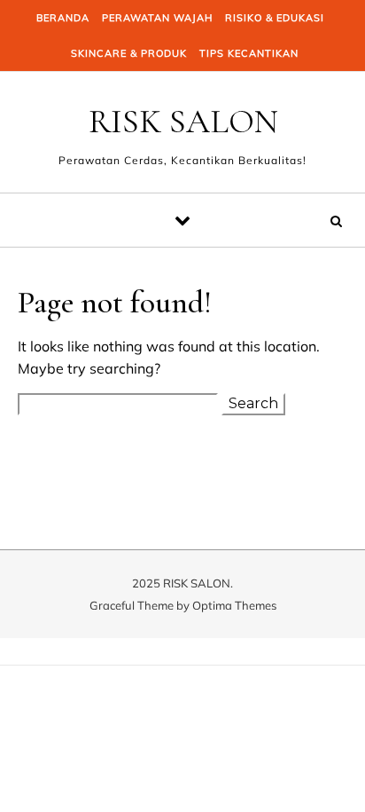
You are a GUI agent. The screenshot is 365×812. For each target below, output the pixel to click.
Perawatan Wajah (157, 18)
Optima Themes (234, 605)
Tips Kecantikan (249, 53)
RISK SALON (183, 121)
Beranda (62, 18)
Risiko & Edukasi (274, 18)
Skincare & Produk (129, 53)
